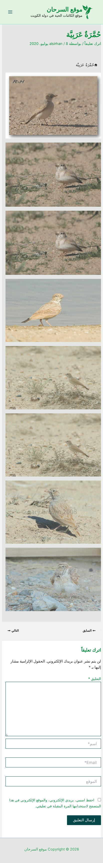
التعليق (94, 679)
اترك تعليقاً (92, 43)
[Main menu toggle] (10, 12)
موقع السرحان (64, 9)
